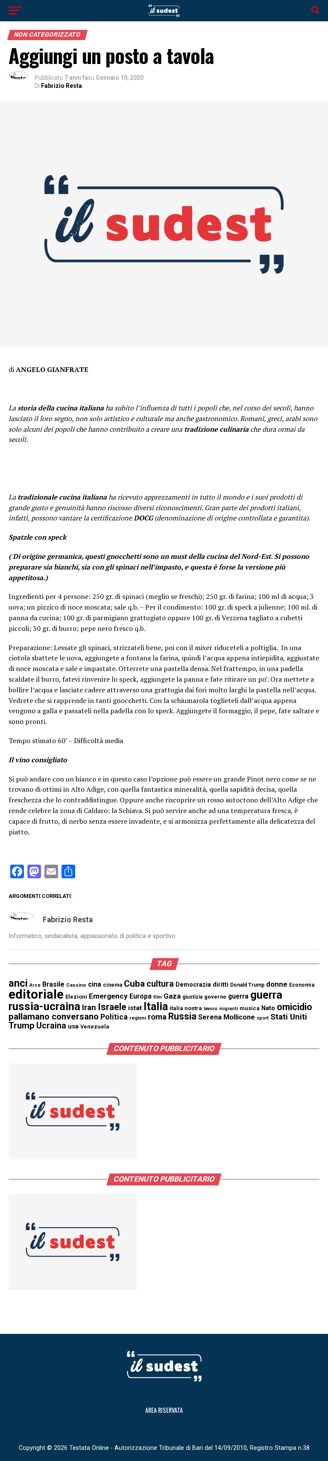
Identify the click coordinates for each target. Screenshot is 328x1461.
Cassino (76, 985)
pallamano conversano (54, 1016)
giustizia (192, 997)
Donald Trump (247, 985)
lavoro (210, 1008)
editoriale (36, 994)
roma (157, 1017)
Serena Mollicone (226, 1017)
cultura (160, 984)
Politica (114, 1016)
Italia (156, 1006)
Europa (140, 996)
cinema (112, 985)
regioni (137, 1018)
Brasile (53, 984)
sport (263, 1018)
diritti (220, 984)
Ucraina (51, 1026)
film (157, 997)
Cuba (134, 984)
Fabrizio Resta (61, 85)
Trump (22, 1025)
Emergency (108, 996)
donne (276, 984)
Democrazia (193, 984)
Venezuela (94, 1026)
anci (18, 983)
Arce (35, 985)
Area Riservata (164, 1410)
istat (135, 1008)
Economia (301, 985)
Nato (268, 1008)
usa (73, 1026)
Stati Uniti (288, 1017)
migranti (228, 1008)
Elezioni (76, 996)
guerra (238, 996)
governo (215, 996)
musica (250, 1008)
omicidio (294, 1007)
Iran (89, 1007)
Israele (112, 1007)
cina (94, 984)
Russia (182, 1016)
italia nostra (186, 1008)
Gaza (172, 996)
